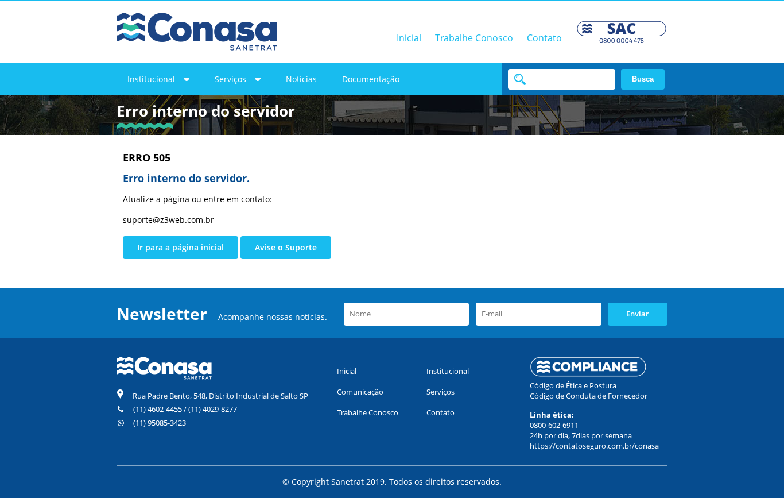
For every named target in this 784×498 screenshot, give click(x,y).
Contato (544, 38)
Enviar (637, 314)
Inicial (409, 38)
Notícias (301, 79)
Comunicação (360, 392)
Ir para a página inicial (180, 247)
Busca (643, 79)
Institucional (151, 79)
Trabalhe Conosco (474, 38)
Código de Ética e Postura (573, 385)
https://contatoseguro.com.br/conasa (594, 446)
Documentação (370, 79)
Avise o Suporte (286, 247)
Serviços (230, 79)
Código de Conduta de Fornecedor (588, 396)
